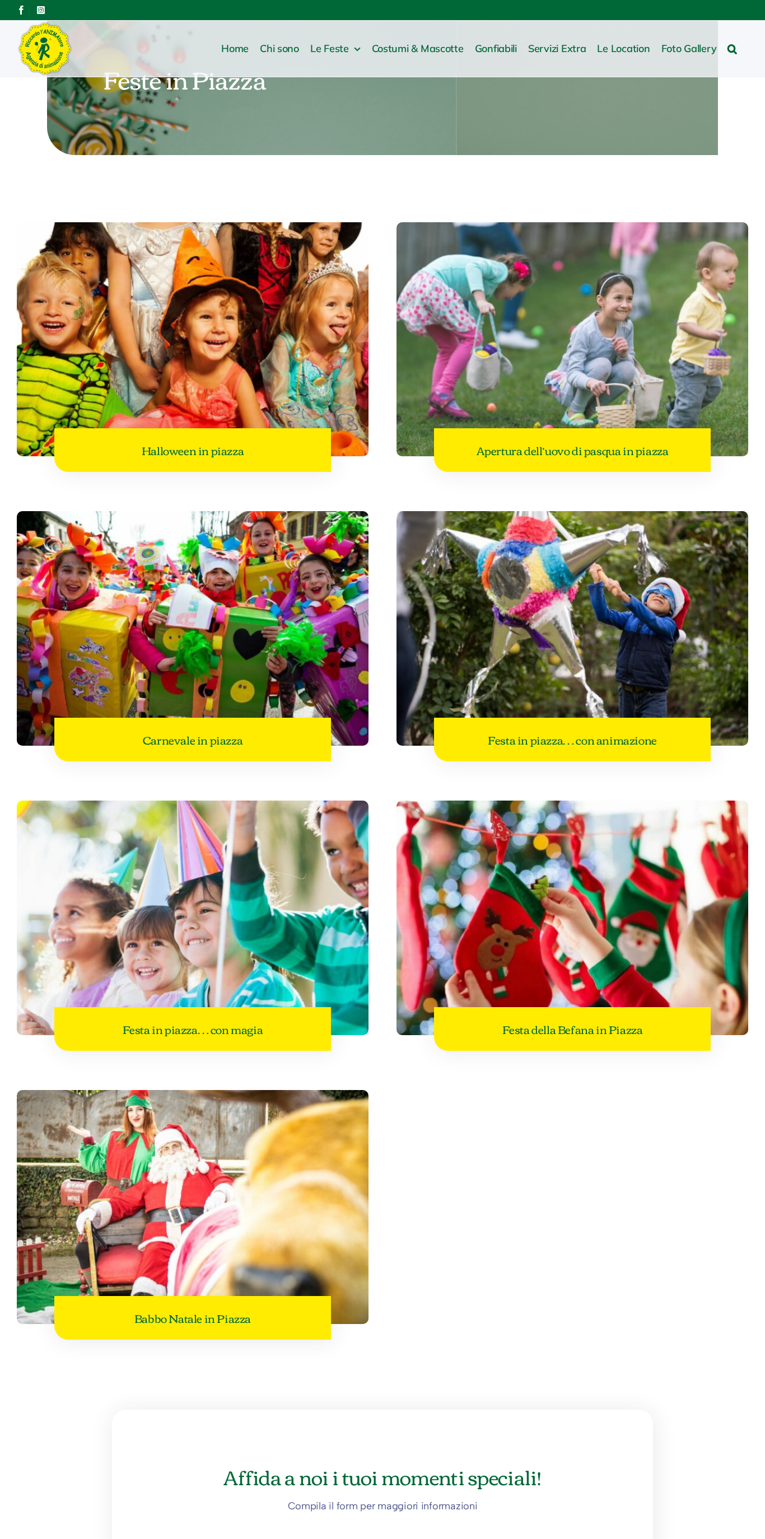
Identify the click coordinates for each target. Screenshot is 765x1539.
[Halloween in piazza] (192, 231)
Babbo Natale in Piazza (192, 1317)
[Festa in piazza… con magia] (192, 809)
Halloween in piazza (193, 449)
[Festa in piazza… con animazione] (572, 520)
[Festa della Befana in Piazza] (572, 809)
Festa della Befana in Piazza (572, 1028)
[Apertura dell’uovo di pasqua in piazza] (572, 231)
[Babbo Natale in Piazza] (192, 1099)
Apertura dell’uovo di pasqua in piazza (573, 449)
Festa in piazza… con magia (193, 1028)
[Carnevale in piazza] (192, 520)
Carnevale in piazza (192, 739)
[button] (732, 49)
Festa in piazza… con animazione (572, 739)
